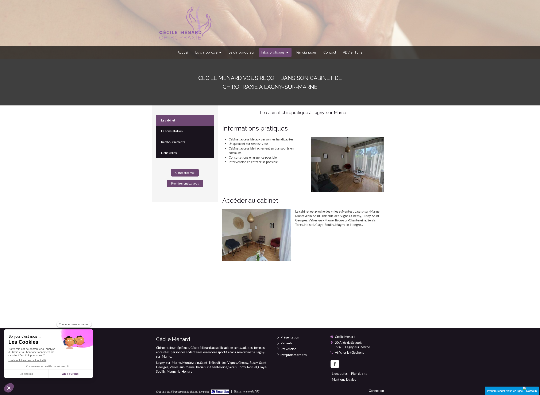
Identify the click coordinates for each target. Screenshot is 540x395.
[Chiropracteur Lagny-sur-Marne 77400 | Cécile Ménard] (184, 23)
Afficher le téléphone (349, 352)
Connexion (376, 390)
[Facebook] (335, 364)
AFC (257, 391)
